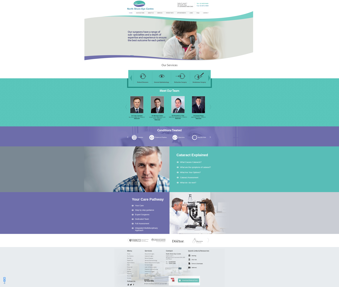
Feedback (129, 273)
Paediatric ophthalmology (151, 269)
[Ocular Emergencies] (199, 80)
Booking (194, 255)
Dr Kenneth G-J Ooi (157, 115)
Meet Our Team (169, 91)
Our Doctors (140, 13)
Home (130, 13)
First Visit (194, 259)
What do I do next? (188, 183)
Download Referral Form (190, 280)
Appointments (181, 13)
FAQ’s (128, 265)
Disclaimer (129, 267)
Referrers (194, 267)
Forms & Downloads (197, 263)
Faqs (198, 13)
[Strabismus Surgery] (180, 80)
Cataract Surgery (149, 256)
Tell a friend (130, 276)
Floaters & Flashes (140, 137)
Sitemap (129, 271)
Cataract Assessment (189, 177)
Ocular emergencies (150, 276)
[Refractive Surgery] (161, 80)
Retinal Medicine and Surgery (152, 262)
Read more (137, 119)
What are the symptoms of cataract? (195, 167)
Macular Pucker (202, 137)
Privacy (129, 269)
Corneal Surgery (149, 265)
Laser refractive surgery (151, 267)
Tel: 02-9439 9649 (202, 3)
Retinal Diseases (149, 258)
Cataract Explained (192, 155)
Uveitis (146, 273)
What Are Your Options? (190, 172)
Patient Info (169, 13)
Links (191, 13)
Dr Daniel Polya (178, 116)
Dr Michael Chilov (136, 116)
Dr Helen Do (198, 116)
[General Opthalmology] (143, 80)
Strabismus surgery (150, 271)
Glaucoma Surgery (149, 254)
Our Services (170, 65)
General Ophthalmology (151, 260)
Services (159, 13)
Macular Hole (181, 137)
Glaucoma (160, 137)
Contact (205, 13)
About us (151, 13)
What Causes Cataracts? (190, 162)
